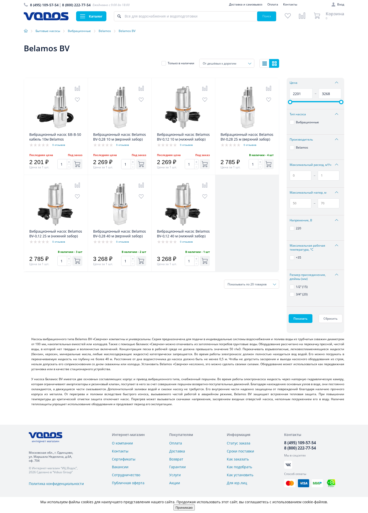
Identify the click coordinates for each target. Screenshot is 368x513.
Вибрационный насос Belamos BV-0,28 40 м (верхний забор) (119, 233)
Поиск (266, 16)
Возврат (176, 459)
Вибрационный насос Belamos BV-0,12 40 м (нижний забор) (183, 233)
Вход (340, 5)
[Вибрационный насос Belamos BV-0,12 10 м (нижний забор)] (183, 129)
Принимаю (184, 507)
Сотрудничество (126, 474)
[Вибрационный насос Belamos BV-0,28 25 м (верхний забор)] (247, 129)
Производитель (301, 140)
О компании (122, 443)
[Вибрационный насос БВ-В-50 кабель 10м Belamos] (55, 129)
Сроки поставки (240, 451)
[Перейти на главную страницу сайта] (46, 19)
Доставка (177, 451)
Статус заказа (238, 443)
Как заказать (238, 459)
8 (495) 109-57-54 (44, 5)
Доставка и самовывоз (245, 4)
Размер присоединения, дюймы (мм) (308, 277)
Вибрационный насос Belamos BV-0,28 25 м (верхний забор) (247, 137)
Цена (293, 83)
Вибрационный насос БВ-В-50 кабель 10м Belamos (55, 137)
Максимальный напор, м (308, 193)
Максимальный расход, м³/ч (310, 165)
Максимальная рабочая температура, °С (307, 248)
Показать (300, 318)
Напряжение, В (301, 220)
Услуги (175, 474)
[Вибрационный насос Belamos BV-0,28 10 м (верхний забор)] (119, 129)
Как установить (240, 474)
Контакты (290, 4)
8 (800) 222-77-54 (76, 5)
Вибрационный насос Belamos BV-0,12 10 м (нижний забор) (183, 137)
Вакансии (120, 466)
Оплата (272, 4)
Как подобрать (239, 466)
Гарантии (177, 466)
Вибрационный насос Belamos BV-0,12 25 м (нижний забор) (55, 233)
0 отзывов (58, 145)
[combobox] (226, 63)
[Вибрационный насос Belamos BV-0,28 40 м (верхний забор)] (119, 226)
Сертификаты (123, 459)
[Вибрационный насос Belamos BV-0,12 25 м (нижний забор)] (55, 226)
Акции (174, 482)
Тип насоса (298, 114)
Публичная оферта (128, 482)
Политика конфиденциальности (56, 483)
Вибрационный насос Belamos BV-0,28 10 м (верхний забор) (119, 137)
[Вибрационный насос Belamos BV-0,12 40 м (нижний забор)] (183, 226)
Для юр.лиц (237, 482)
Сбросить (330, 318)
